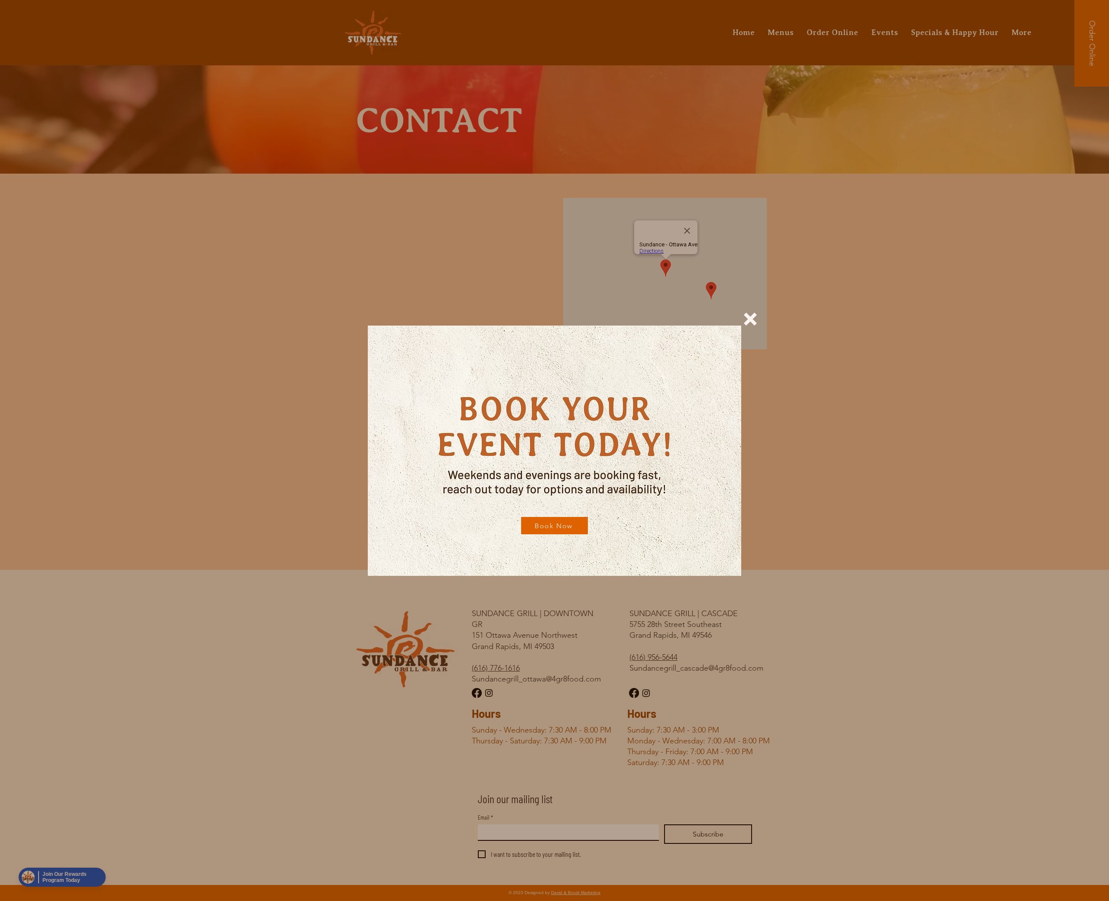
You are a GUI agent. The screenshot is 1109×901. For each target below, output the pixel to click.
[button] (750, 319)
